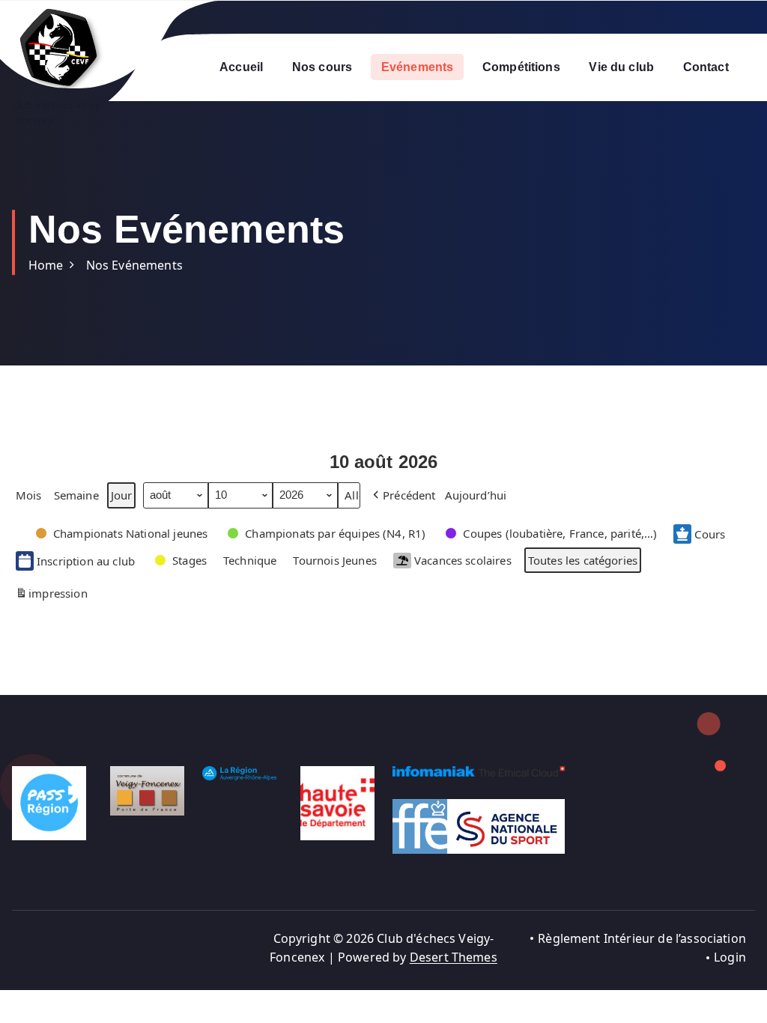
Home (46, 265)
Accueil (241, 67)
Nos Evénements (134, 265)
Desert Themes (453, 957)
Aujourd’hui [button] (476, 495)
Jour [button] (122, 495)
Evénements (417, 67)
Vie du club (621, 67)
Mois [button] (29, 495)
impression (51, 596)
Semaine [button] (76, 495)
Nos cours (322, 67)
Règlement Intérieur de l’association (642, 938)
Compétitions (521, 67)
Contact (706, 67)
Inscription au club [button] (86, 560)
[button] (403, 495)
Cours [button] (709, 533)
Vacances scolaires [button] (463, 560)
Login (730, 957)
